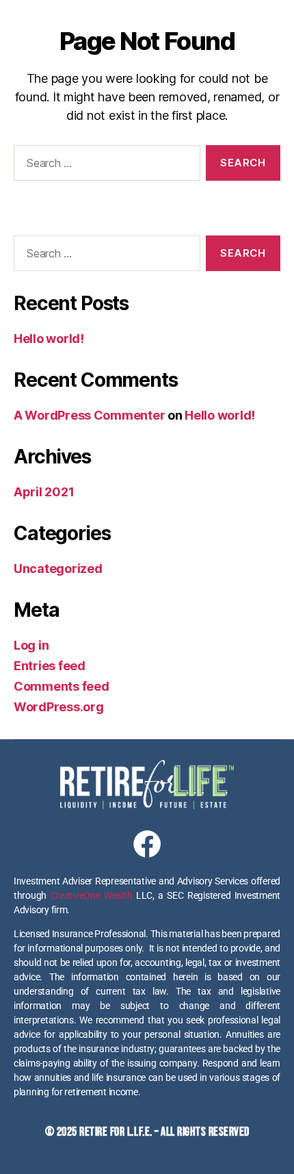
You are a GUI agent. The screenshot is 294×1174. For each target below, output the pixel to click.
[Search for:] (104, 165)
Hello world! (49, 338)
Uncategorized (58, 568)
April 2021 (44, 492)
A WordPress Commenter (89, 415)
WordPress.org (59, 707)
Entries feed (49, 666)
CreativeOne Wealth (92, 895)
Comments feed (61, 686)
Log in (31, 645)
